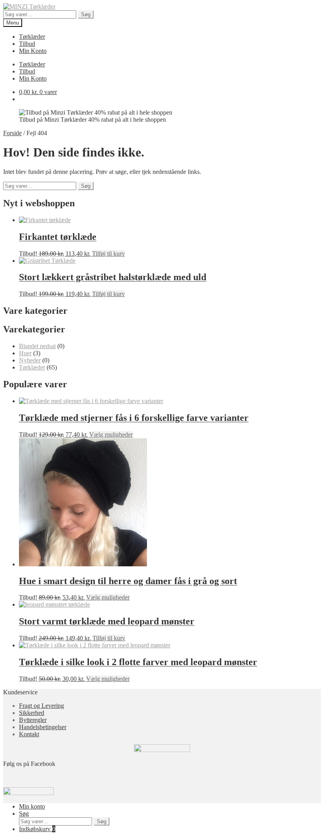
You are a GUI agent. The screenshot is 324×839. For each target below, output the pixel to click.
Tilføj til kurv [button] (108, 253)
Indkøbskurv (37, 829)
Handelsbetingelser (42, 727)
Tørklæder (32, 36)
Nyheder (30, 360)
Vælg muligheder (111, 434)
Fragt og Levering (41, 705)
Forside (12, 133)
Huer (25, 353)
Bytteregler (33, 719)
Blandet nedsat (37, 346)
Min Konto (33, 50)
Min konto (32, 806)
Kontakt (29, 734)
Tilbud (27, 43)
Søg (85, 14)
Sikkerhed (31, 712)
